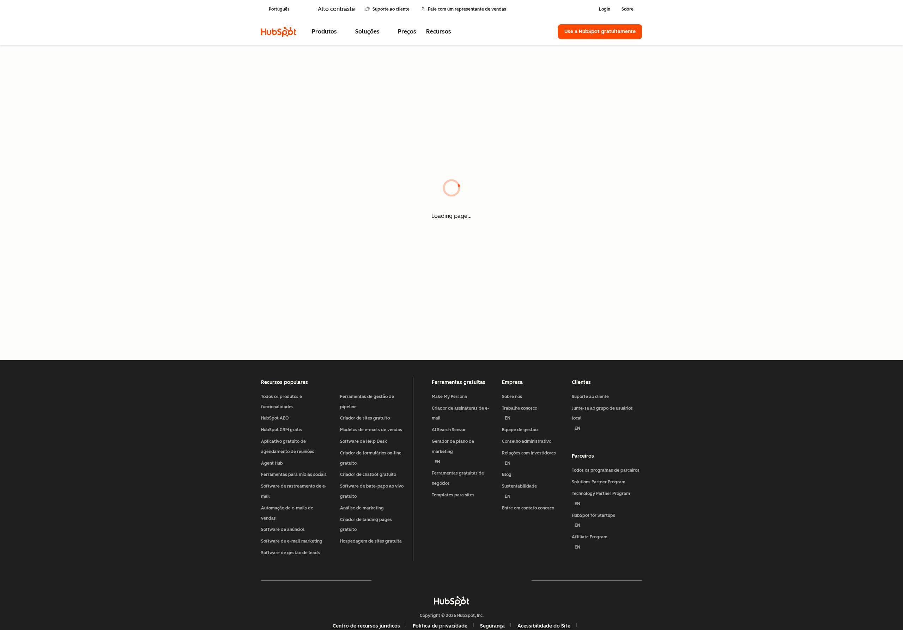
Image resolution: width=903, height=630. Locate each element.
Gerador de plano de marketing (453, 451)
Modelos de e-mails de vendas (371, 429)
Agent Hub (272, 463)
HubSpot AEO (275, 418)
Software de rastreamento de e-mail (294, 491)
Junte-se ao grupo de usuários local (602, 418)
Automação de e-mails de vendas (287, 513)
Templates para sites (453, 495)
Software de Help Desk (363, 441)
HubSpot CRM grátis (281, 429)
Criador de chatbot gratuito (368, 474)
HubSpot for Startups (593, 520)
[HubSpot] (278, 31)
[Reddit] (492, 580)
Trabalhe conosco (519, 413)
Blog (506, 474)
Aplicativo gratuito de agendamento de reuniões (287, 446)
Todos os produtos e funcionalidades (281, 401)
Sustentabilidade (519, 491)
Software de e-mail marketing (291, 541)
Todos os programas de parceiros (606, 470)
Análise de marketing (362, 508)
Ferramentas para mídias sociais (294, 474)
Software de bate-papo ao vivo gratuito (372, 491)
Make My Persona (449, 396)
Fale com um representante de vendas (467, 9)
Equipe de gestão (520, 429)
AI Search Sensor (449, 429)
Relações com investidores (529, 458)
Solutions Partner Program (598, 481)
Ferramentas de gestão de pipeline (367, 401)
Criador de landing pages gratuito (366, 524)
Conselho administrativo (526, 441)
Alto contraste (336, 9)
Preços (407, 31)
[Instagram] (410, 580)
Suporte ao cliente (391, 9)
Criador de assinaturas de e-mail (460, 413)
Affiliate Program (589, 542)
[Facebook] (390, 580)
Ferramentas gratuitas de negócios (458, 478)
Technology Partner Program (601, 498)
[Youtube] (431, 580)
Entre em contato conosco (528, 508)
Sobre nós (512, 396)
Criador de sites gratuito (365, 418)
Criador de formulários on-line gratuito (370, 458)
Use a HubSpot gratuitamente (600, 32)
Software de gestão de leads (290, 552)
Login (604, 9)
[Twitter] (451, 580)
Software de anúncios (283, 529)
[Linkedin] (472, 580)
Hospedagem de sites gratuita (371, 541)
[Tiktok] (512, 580)
